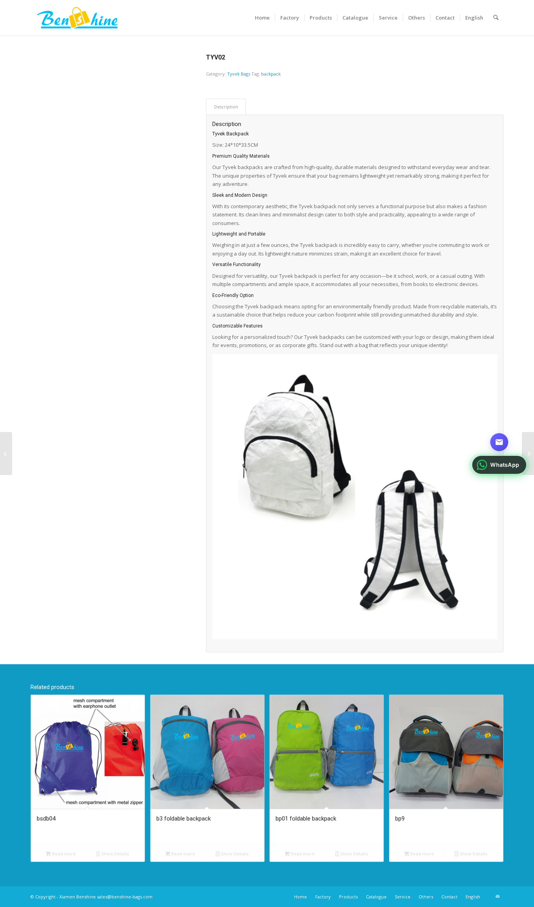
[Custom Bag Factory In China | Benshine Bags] (77, 17)
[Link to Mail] (498, 896)
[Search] (496, 17)
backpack (271, 74)
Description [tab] (226, 107)
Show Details (114, 854)
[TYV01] (528, 453)
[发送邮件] (499, 442)
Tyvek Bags (238, 74)
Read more (63, 854)
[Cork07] (6, 453)
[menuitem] (262, 17)
